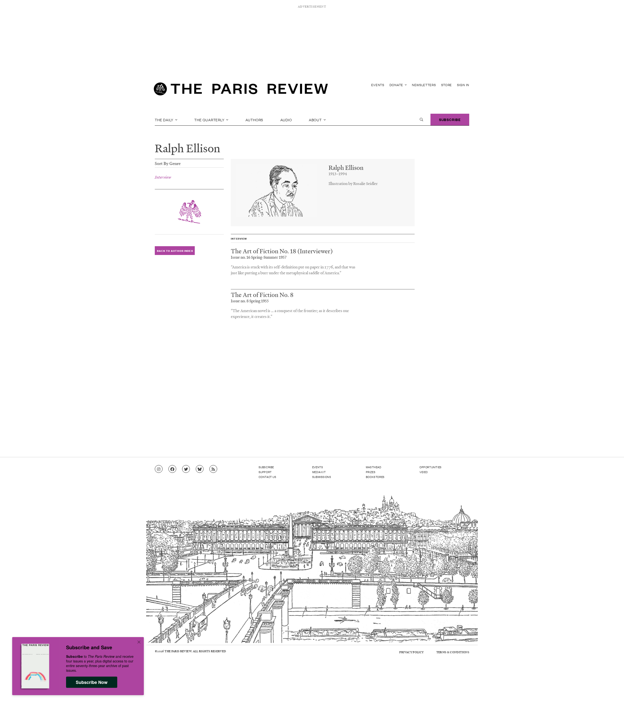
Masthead (373, 467)
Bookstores (375, 477)
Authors (254, 119)
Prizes (371, 472)
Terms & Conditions (452, 652)
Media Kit (319, 472)
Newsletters (424, 84)
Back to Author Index (175, 251)
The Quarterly (209, 119)
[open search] (421, 119)
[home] (241, 90)
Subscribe (450, 119)
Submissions (321, 477)
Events (377, 84)
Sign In (463, 84)
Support (265, 472)
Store (446, 84)
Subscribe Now (91, 682)
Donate (397, 84)
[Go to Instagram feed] (159, 469)
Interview (163, 177)
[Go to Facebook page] (172, 469)
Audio (286, 119)
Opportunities (430, 467)
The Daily (164, 119)
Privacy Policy (411, 652)
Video (423, 472)
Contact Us (267, 477)
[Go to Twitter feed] (186, 469)
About (316, 119)
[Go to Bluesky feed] (200, 469)
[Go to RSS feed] (213, 469)
